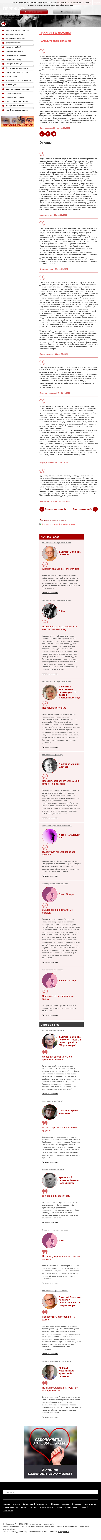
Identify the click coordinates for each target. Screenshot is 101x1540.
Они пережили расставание (55, 1230)
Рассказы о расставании (15, 97)
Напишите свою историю (55, 40)
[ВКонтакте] (42, 134)
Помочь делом (90, 1504)
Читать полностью (50, 1094)
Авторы (24, 1507)
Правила (55, 1504)
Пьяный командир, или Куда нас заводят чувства (60, 1389)
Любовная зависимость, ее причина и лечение (57, 1058)
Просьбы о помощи (55, 33)
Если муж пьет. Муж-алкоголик (56, 542)
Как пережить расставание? (55, 1291)
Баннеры (65, 1504)
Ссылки (83, 1507)
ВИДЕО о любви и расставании (17, 30)
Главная (6, 1504)
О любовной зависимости (56, 1196)
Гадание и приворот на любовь (57, 825)
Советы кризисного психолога (56, 1361)
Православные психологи (51, 1507)
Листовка (33, 1507)
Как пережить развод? (52, 755)
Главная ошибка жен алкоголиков (60, 569)
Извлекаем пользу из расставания (18, 81)
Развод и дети (11, 85)
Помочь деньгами (10, 1507)
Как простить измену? (14, 60)
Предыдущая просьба (55, 509)
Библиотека (28, 1504)
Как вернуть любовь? (52, 970)
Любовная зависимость (53, 1030)
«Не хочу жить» (11, 76)
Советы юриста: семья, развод (17, 102)
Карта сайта (8, 1511)
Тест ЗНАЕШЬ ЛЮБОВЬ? (15, 34)
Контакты (16, 1504)
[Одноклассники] (47, 134)
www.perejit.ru (63, 1532)
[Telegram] (53, 134)
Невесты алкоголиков (54, 707)
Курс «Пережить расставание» (17, 110)
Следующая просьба (82, 509)
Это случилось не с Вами (15, 106)
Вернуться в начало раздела (52, 520)
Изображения (71, 1507)
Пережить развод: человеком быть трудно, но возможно (61, 782)
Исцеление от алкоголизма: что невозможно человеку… (59, 628)
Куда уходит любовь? (52, 1101)
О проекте (76, 1504)
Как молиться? (42, 1504)
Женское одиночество (14, 93)
